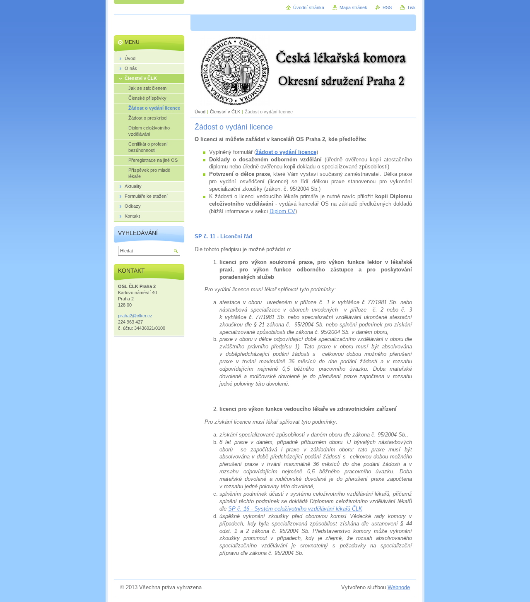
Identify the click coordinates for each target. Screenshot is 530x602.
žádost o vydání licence (286, 152)
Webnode (399, 587)
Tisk (411, 7)
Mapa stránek (353, 7)
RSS (387, 7)
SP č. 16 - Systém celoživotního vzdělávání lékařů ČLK (295, 509)
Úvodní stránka (308, 7)
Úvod (200, 111)
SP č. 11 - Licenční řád (223, 236)
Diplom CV (282, 211)
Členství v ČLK (225, 111)
